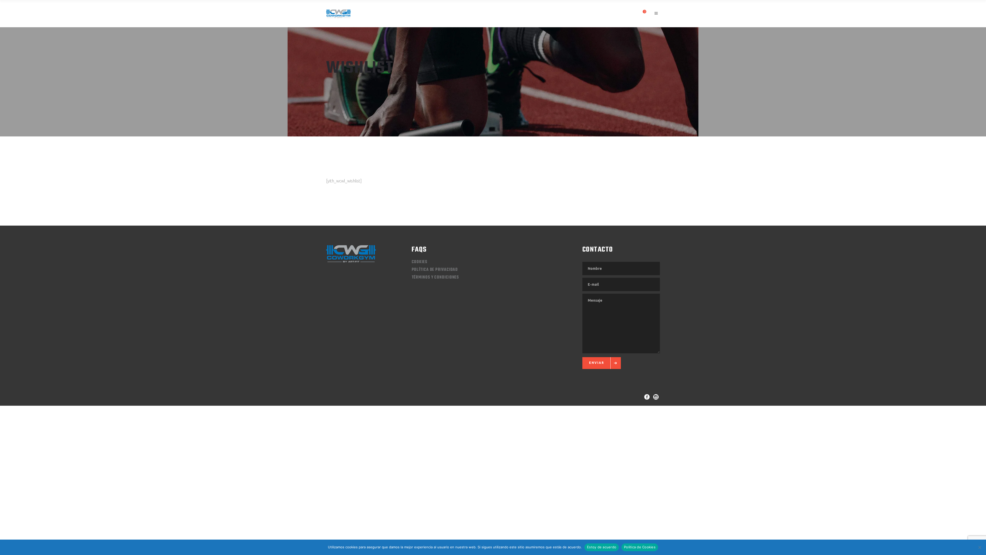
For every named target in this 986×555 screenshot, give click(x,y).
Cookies (419, 262)
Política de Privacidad (435, 269)
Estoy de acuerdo (601, 547)
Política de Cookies (640, 547)
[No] (979, 547)
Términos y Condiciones (435, 277)
